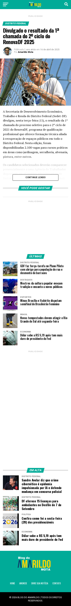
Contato (56, 583)
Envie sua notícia (39, 583)
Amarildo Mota (25, 52)
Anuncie (23, 583)
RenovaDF (20, 130)
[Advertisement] (35, 226)
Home (12, 583)
